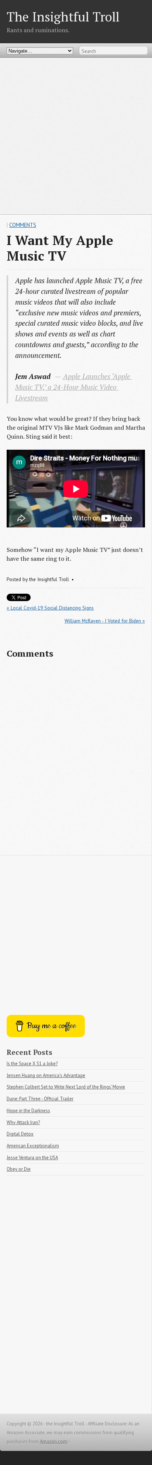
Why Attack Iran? (23, 1122)
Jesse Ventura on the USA (32, 1157)
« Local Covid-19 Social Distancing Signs (50, 607)
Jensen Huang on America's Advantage (46, 1075)
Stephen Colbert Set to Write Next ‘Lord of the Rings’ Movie (66, 1087)
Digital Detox (20, 1134)
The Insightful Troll (63, 16)
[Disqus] (76, 760)
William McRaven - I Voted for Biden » (105, 620)
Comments (22, 224)
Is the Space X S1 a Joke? (32, 1063)
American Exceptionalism (33, 1146)
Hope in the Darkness (28, 1110)
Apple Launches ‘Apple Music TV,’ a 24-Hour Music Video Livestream (73, 387)
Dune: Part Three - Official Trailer (40, 1099)
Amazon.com (53, 1441)
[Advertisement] (76, 136)
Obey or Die (19, 1169)
